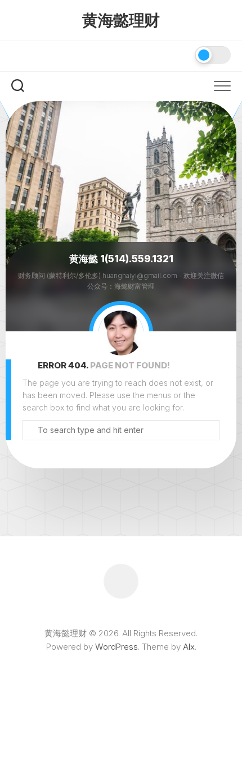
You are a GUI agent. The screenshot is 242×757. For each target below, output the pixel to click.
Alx (189, 646)
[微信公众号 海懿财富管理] (19, 55)
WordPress (116, 646)
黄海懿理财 (121, 20)
